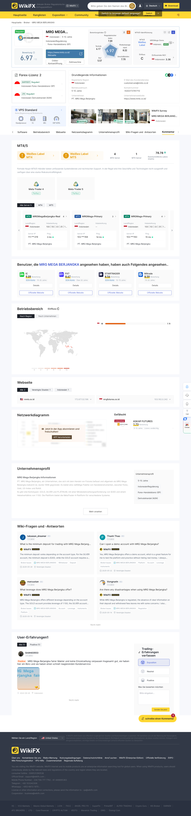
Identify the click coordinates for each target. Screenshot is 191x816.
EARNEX (167, 806)
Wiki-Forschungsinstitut (22, 760)
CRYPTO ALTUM (59, 810)
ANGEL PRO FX (82, 806)
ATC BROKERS (18, 810)
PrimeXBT (108, 806)
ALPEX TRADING (124, 806)
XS (13, 806)
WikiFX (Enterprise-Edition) (131, 758)
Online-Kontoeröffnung (55, 62)
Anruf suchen (111, 758)
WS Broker (155, 806)
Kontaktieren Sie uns (31, 758)
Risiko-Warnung (50, 758)
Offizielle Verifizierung (156, 758)
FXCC (68, 806)
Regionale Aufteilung (73, 760)
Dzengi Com (114, 810)
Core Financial (42, 810)
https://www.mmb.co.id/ (135, 98)
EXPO (170, 758)
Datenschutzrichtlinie (92, 758)
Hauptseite (17, 22)
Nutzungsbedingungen (70, 758)
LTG (30, 810)
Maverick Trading (89, 810)
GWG (103, 810)
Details (36, 285)
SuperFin (96, 806)
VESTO (74, 810)
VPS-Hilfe (39, 760)
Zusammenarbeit (54, 760)
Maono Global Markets (43, 806)
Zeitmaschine (75, 62)
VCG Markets (24, 806)
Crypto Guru (141, 806)
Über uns (16, 758)
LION (59, 806)
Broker (27, 22)
